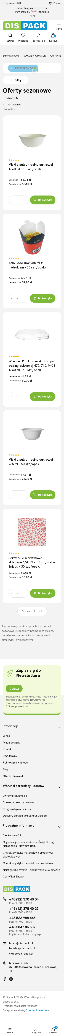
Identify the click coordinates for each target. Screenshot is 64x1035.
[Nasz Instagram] (11, 979)
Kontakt (7, 749)
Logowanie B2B (12, 3)
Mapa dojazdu (11, 742)
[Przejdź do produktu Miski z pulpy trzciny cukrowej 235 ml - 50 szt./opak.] (32, 434)
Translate (43, 12)
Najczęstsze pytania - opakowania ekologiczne (31, 870)
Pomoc (57, 3)
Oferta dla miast (13, 776)
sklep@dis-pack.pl (21, 953)
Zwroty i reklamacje (15, 796)
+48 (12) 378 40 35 (24, 908)
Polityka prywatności (15, 762)
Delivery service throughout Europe (25, 816)
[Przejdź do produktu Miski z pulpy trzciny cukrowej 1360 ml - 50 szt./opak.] (32, 139)
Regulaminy (10, 756)
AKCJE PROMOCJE (35, 55)
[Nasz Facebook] (4, 979)
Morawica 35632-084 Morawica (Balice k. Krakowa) (33, 965)
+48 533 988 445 (22, 917)
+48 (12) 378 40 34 (24, 899)
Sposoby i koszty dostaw (18, 802)
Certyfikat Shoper (14, 876)
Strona (26, 611)
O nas (6, 736)
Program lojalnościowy (17, 809)
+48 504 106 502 (22, 927)
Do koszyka (45, 199)
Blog (6, 769)
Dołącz (14, 688)
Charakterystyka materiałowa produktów (28, 863)
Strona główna (11, 55)
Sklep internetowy (25, 1010)
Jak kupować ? (12, 835)
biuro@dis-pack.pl (21, 943)
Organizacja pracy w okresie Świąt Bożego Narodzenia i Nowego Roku (29, 844)
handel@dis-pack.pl (22, 948)
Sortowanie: (14, 104)
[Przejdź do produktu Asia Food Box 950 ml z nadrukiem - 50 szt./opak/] (32, 237)
